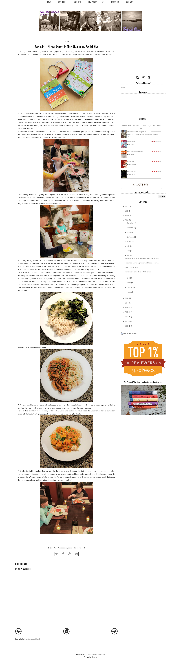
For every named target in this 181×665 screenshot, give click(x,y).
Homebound (131, 141)
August (129, 241)
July (128, 246)
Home (49, 2)
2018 (126, 298)
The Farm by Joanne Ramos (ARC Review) (138, 272)
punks (79, 548)
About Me (61, 2)
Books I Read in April (131, 267)
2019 (126, 220)
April (128, 278)
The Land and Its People (135, 151)
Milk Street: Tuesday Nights (42, 411)
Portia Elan (131, 144)
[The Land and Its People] (124, 157)
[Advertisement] (137, 56)
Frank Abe (130, 137)
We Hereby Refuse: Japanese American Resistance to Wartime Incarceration (142, 133)
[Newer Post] (18, 633)
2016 (126, 307)
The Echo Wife (131, 171)
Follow (123, 87)
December (130, 223)
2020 (127, 215)
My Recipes (115, 2)
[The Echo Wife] (124, 177)
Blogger (94, 657)
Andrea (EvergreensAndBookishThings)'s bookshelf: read (141, 127)
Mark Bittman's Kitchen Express (83, 273)
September (130, 237)
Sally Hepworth (132, 164)
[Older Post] (114, 633)
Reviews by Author (95, 2)
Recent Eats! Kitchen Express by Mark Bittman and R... (142, 263)
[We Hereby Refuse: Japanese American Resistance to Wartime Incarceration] (124, 137)
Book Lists (76, 2)
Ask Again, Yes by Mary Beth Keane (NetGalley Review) (142, 258)
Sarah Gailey (131, 174)
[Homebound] (124, 147)
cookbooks (72, 548)
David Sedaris (131, 154)
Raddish (56, 125)
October (129, 232)
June (128, 251)
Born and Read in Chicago (96, 654)
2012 (126, 326)
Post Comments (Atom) (32, 639)
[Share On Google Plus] (70, 554)
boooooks (63, 548)
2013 (126, 321)
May (128, 255)
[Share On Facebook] (63, 554)
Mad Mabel (130, 161)
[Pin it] (76, 554)
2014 (126, 317)
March (129, 282)
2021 (126, 211)
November (130, 227)
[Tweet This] (56, 554)
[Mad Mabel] (124, 167)
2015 (126, 312)
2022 (127, 206)
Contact (129, 2)
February (130, 287)
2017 (126, 303)
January (70, 51)
